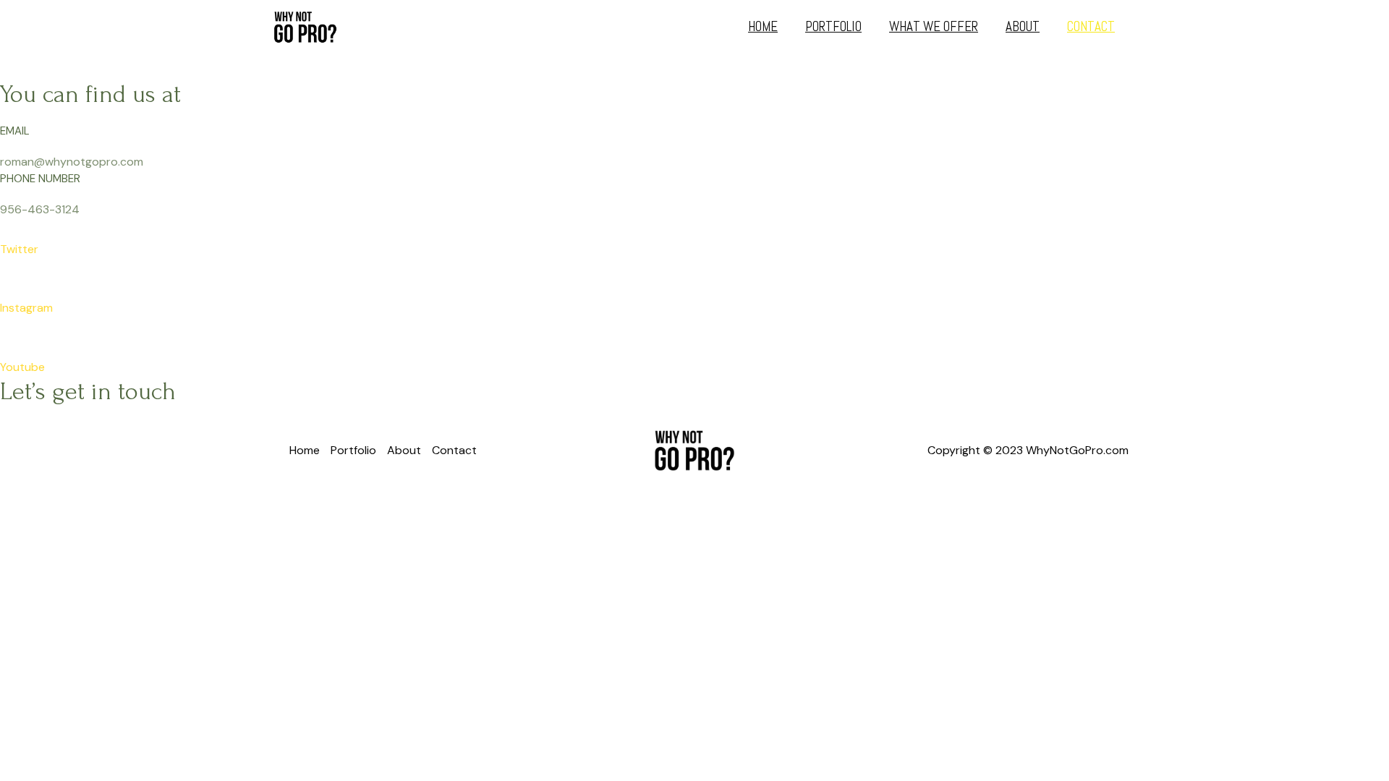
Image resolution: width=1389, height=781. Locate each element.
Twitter (19, 249)
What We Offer (933, 26)
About (1023, 26)
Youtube (22, 367)
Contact (1091, 26)
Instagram (26, 307)
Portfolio (833, 26)
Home (763, 26)
